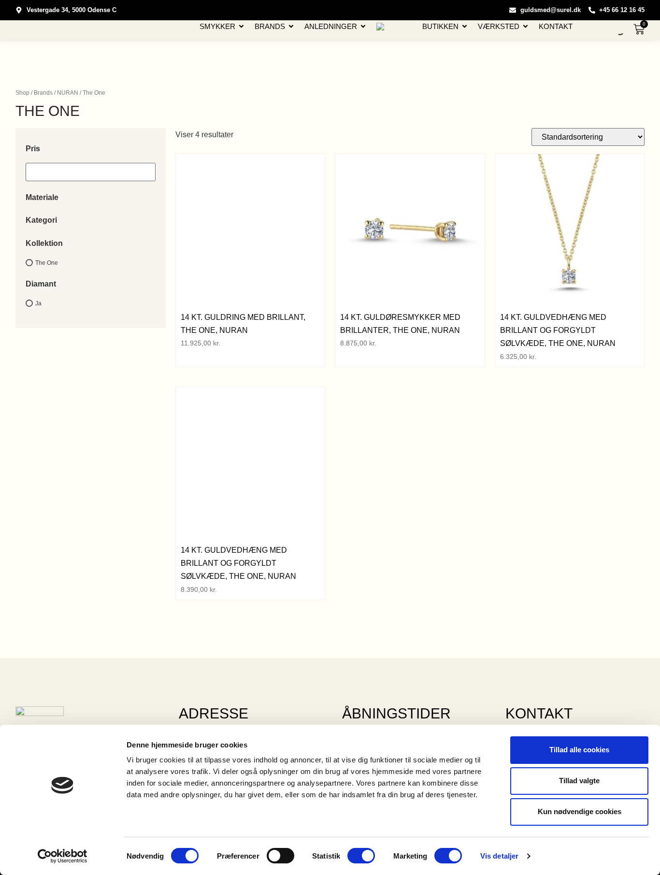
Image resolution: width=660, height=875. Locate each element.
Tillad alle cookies (579, 750)
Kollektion (44, 243)
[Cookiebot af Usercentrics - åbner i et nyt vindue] (62, 856)
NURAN (67, 92)
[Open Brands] (291, 26)
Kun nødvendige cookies (579, 811)
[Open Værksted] (525, 26)
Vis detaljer (499, 856)
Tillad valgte (579, 780)
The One (46, 262)
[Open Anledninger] (363, 26)
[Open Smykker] (241, 26)
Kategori (41, 220)
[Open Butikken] (464, 26)
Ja (38, 303)
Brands (43, 92)
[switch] (280, 855)
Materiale (42, 197)
